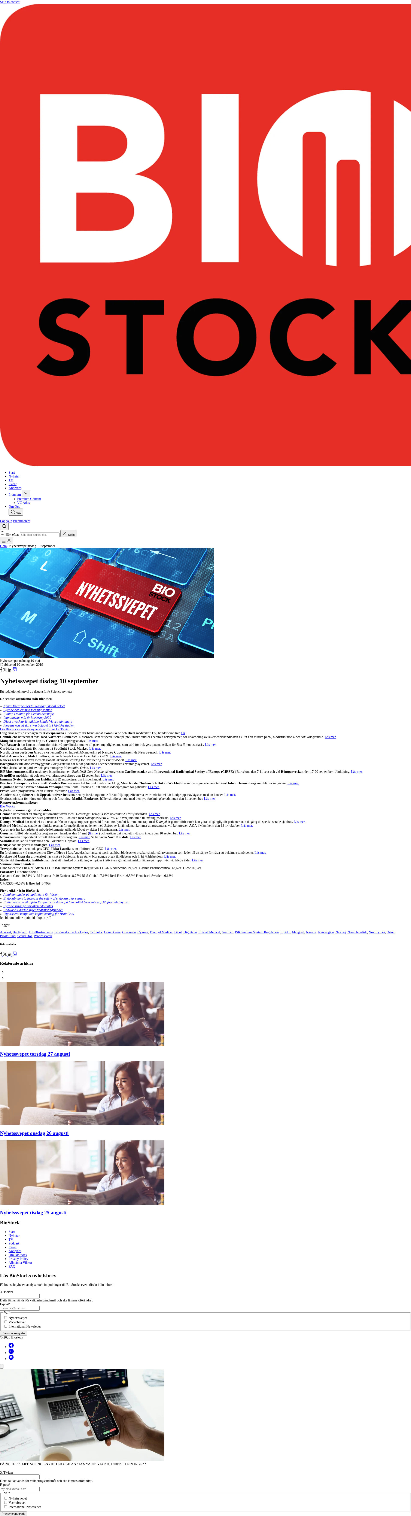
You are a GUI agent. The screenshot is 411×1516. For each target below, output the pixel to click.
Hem (3, 546)
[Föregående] (205, 973)
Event (12, 1247)
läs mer (94, 833)
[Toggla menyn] (6, 540)
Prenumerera (21, 521)
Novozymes (377, 932)
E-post (5, 1304)
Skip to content (10, 2)
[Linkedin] (11, 1353)
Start (12, 1232)
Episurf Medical (209, 932)
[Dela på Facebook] (1, 670)
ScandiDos (24, 936)
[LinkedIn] (10, 670)
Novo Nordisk (357, 932)
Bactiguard (20, 932)
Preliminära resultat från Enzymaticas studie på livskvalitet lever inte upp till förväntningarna (66, 902)
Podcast (14, 1243)
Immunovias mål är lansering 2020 (27, 717)
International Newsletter (25, 1326)
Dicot (178, 932)
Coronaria (129, 932)
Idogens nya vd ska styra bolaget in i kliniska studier (38, 725)
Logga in (6, 521)
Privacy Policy (18, 1259)
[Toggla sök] (4, 526)
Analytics (15, 1251)
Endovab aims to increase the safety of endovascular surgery (44, 898)
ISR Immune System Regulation (257, 932)
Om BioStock (18, 1255)
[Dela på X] (5, 670)
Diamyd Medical (161, 932)
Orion (391, 932)
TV (11, 1239)
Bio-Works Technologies (71, 932)
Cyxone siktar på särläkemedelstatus (28, 906)
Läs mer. (330, 737)
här (183, 733)
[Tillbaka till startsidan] (205, 235)
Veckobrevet (17, 1322)
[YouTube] (11, 1359)
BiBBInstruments (41, 932)
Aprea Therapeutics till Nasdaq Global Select (34, 706)
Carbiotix (96, 932)
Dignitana (190, 932)
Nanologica (326, 932)
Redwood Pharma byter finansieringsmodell (33, 910)
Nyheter (14, 1235)
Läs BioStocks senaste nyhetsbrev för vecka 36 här (34, 729)
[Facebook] (11, 1347)
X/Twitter (6, 1292)
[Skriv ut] (14, 670)
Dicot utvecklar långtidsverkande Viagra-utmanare (37, 721)
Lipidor (285, 932)
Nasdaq (340, 932)
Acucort (5, 932)
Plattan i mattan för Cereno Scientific (28, 714)
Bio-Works (7, 806)
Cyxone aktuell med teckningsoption (27, 710)
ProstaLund (8, 936)
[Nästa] (205, 979)
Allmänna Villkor (20, 1262)
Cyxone (142, 932)
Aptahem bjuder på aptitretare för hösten (30, 894)
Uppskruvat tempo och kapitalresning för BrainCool (38, 914)
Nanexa (311, 932)
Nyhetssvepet (18, 1318)
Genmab (227, 932)
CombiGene (112, 932)
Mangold (298, 932)
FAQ (12, 1266)
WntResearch (43, 936)
